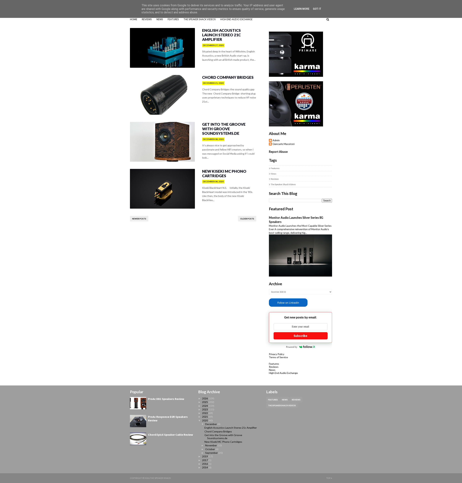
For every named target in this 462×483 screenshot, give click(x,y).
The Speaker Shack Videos (283, 184)
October (210, 449)
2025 (205, 402)
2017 (205, 460)
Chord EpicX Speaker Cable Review (170, 434)
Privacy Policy (276, 354)
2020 (205, 420)
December (211, 424)
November (211, 445)
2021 (205, 416)
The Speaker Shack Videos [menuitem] (200, 19)
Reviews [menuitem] (147, 19)
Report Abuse (278, 151)
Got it (317, 8)
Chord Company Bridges (228, 77)
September (211, 452)
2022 (205, 413)
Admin (276, 140)
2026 (205, 398)
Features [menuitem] (173, 19)
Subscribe (300, 335)
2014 (205, 467)
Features (275, 168)
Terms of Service (278, 357)
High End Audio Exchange (283, 372)
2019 (205, 456)
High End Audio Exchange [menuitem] (236, 19)
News (273, 173)
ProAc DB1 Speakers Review (166, 399)
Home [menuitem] (133, 19)
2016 (205, 463)
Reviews (275, 179)
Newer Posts (139, 218)
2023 (205, 409)
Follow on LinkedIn (288, 302)
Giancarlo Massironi (284, 144)
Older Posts (247, 218)
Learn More (301, 8)
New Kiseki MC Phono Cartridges (224, 173)
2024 (205, 405)
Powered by (291, 347)
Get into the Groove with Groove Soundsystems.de (224, 128)
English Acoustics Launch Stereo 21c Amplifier (221, 35)
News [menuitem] (159, 19)
